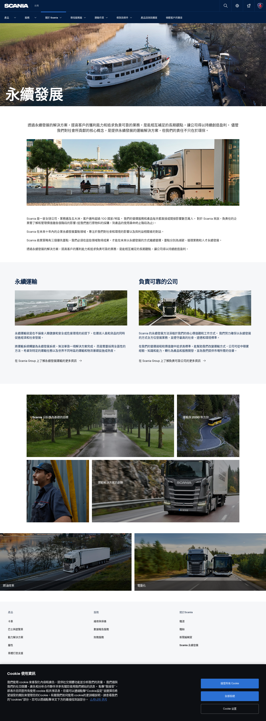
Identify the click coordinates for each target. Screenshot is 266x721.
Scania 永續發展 (189, 645)
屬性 (10, 645)
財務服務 (99, 637)
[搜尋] (225, 5)
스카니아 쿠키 (98, 699)
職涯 (182, 621)
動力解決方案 (15, 637)
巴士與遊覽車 (15, 629)
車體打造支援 (15, 653)
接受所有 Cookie (230, 683)
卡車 (10, 621)
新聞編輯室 (186, 637)
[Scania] (16, 6)
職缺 (182, 629)
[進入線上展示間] (248, 5)
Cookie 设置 (230, 708)
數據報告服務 (101, 629)
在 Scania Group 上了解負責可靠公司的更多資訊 (170, 361)
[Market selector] (237, 5)
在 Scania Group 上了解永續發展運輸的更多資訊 (46, 361)
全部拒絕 (230, 696)
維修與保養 (100, 621)
